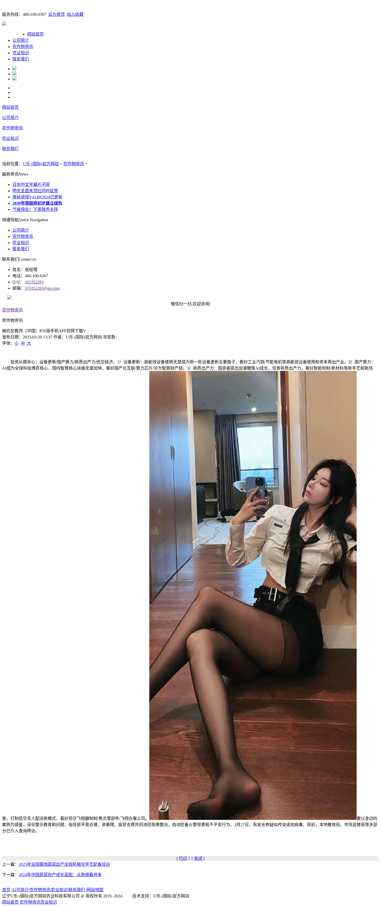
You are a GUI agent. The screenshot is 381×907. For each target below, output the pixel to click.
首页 (6, 890)
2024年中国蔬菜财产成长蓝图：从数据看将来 (60, 875)
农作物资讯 (22, 46)
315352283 (34, 282)
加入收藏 (75, 14)
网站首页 (35, 34)
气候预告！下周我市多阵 (35, 209)
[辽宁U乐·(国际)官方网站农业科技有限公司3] (14, 79)
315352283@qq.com (42, 288)
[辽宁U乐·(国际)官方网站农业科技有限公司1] (14, 68)
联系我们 (20, 59)
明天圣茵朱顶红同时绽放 (35, 191)
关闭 (198, 858)
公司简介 (20, 40)
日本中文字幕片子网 (31, 184)
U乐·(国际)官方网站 (41, 164)
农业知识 (20, 53)
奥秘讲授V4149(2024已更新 (37, 197)
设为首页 (56, 14)
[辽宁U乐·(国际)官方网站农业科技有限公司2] (14, 74)
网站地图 (95, 890)
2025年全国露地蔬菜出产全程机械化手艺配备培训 (64, 864)
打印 (183, 858)
